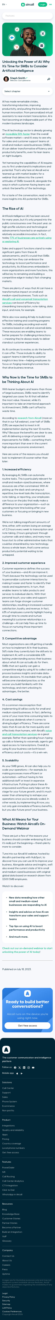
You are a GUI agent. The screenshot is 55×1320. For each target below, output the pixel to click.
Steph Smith (17, 78)
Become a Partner (11, 1227)
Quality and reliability (13, 1130)
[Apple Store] (17, 1073)
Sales (5, 1097)
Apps (5, 1135)
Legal (4, 1293)
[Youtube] (33, 1067)
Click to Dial (8, 1190)
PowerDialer (8, 1168)
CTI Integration (10, 1185)
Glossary (6, 1241)
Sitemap (6, 1304)
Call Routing (8, 1176)
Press (5, 1269)
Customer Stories (11, 1218)
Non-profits (8, 1110)
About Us (7, 1260)
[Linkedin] (24, 1067)
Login (42, 4)
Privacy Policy (8, 1297)
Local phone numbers (13, 1148)
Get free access (27, 1025)
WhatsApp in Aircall (12, 1194)
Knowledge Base (10, 1214)
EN (3, 4)
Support (6, 1093)
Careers (6, 1265)
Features (10, 16)
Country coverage (11, 1143)
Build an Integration (12, 1232)
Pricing (5, 1139)
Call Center (8, 1088)
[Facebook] (15, 1067)
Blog (4, 1209)
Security (6, 1301)
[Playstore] (22, 1073)
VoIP (4, 1236)
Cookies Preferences (12, 1312)
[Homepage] (27, 4)
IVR (3, 1172)
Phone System (9, 1101)
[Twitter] (19, 1067)
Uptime (6, 1274)
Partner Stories (9, 1223)
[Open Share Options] (48, 79)
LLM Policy (7, 1308)
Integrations (8, 1126)
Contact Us (8, 1256)
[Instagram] (29, 1067)
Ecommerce (8, 1106)
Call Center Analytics (13, 1181)
